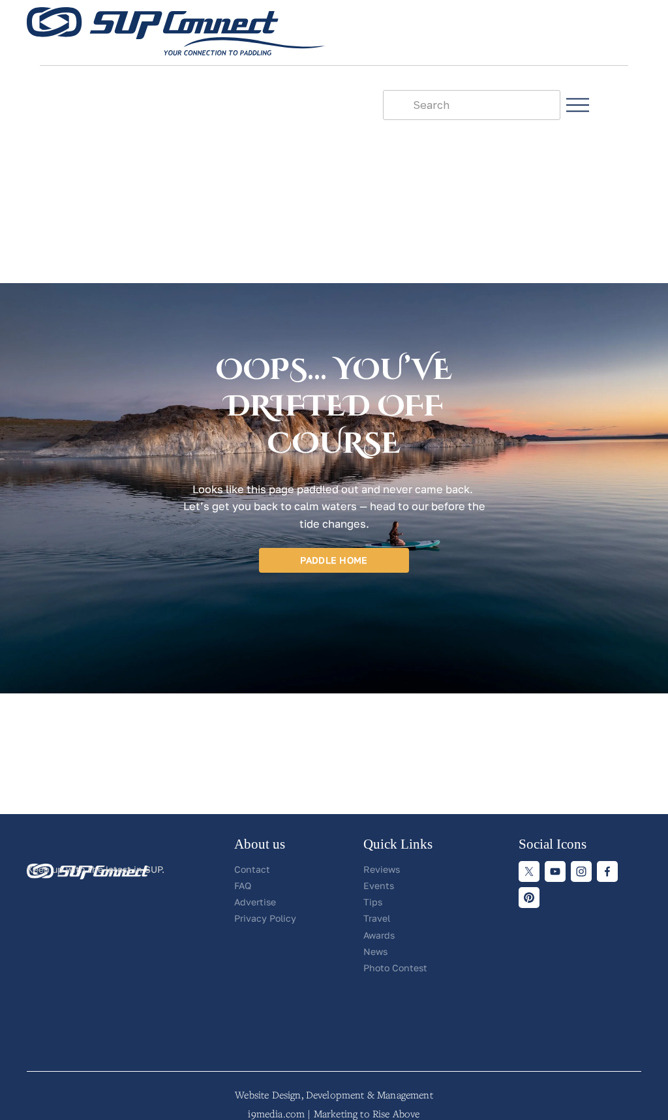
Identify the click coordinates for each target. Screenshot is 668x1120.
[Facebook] (607, 871)
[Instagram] (581, 871)
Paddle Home (333, 560)
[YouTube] (555, 871)
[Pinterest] (529, 897)
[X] (529, 871)
